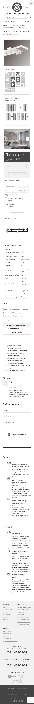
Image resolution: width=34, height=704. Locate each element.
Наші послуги (6, 614)
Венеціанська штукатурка (24, 607)
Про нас (5, 607)
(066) (23, 14)
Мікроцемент (20, 614)
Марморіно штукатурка (23, 617)
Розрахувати (17, 214)
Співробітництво (7, 609)
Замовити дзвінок (10, 21)
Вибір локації (10, 206)
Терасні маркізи (7, 633)
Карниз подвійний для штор (10, 641)
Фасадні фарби (21, 612)
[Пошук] (31, 17)
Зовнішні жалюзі (7, 638)
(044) (10, 14)
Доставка (5, 619)
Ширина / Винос (10, 195)
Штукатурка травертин (23, 619)
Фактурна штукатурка (23, 624)
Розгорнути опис (8, 320)
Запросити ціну (16, 155)
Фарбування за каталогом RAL (16, 198)
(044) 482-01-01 (17, 652)
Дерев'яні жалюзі (7, 631)
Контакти (5, 612)
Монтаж (10, 200)
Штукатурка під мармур (23, 622)
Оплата (5, 617)
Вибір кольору (11, 204)
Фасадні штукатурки (22, 609)
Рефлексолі (6, 636)
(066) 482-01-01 (17, 665)
